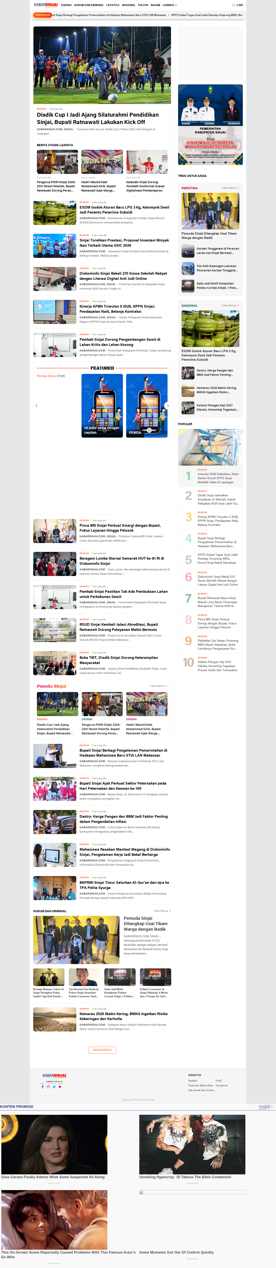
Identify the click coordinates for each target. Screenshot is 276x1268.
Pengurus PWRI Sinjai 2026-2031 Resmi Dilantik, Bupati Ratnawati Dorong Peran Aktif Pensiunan (56, 187)
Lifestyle (112, 5)
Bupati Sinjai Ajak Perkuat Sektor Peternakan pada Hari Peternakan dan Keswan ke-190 (123, 786)
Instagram (48, 1092)
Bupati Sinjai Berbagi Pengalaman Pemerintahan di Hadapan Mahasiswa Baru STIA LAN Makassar (70, 15)
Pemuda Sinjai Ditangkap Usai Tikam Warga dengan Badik (209, 236)
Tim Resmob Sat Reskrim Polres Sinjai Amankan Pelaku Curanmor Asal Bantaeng (84, 993)
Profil (219, 1081)
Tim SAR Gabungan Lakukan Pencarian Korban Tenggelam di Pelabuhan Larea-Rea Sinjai (218, 269)
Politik (143, 5)
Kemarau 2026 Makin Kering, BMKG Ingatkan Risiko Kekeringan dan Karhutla (124, 1016)
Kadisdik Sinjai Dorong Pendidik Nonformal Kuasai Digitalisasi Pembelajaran (145, 186)
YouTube (60, 1092)
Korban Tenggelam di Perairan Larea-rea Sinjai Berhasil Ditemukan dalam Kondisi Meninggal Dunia (218, 251)
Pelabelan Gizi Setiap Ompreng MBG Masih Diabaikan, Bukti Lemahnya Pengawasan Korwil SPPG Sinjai (218, 645)
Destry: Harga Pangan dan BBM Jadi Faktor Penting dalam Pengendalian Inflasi (124, 819)
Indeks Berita (102, 1050)
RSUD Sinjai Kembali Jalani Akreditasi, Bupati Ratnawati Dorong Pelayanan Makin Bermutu (119, 627)
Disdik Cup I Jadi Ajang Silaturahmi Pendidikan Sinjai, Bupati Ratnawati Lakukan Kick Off (98, 118)
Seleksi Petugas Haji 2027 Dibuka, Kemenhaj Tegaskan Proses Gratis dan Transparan (217, 408)
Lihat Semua (157, 686)
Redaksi (192, 1081)
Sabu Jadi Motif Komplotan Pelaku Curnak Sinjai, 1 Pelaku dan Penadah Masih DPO (119, 993)
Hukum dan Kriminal (89, 5)
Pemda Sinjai (46, 376)
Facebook (42, 1092)
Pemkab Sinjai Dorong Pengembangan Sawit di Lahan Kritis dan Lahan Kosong (120, 342)
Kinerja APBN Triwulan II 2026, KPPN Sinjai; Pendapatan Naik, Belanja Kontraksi (117, 309)
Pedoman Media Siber (200, 1085)
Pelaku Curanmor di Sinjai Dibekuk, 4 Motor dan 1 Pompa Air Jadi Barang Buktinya (154, 993)
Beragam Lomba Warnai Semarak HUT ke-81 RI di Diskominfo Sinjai (122, 561)
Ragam (155, 5)
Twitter (54, 1092)
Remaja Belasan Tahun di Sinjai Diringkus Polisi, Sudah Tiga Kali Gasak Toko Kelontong (48, 993)
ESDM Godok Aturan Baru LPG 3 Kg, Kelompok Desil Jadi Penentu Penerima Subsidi (124, 210)
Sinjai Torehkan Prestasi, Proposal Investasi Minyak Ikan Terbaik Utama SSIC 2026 (124, 243)
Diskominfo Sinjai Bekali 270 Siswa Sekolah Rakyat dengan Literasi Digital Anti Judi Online (123, 276)
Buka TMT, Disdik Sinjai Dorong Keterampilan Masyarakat (119, 660)
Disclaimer (222, 1085)
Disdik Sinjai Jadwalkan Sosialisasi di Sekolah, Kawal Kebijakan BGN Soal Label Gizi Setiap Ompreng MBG (218, 500)
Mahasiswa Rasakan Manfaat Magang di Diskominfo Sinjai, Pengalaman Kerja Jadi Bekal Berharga (125, 852)
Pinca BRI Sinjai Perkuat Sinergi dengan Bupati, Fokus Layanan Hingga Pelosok (120, 528)
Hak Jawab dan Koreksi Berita (201, 1090)
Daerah (66, 5)
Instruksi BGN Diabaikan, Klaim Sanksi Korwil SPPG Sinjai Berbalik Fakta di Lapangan (218, 478)
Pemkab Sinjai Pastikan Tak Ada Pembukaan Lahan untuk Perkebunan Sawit (124, 594)
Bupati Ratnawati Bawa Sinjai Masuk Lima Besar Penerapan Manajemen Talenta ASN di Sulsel (217, 602)
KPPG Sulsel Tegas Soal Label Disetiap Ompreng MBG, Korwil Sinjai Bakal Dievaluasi (186, 15)
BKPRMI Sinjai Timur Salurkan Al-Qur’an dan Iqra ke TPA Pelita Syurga (124, 885)
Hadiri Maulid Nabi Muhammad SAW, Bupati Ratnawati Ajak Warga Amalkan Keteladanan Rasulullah (98, 187)
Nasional (128, 5)
